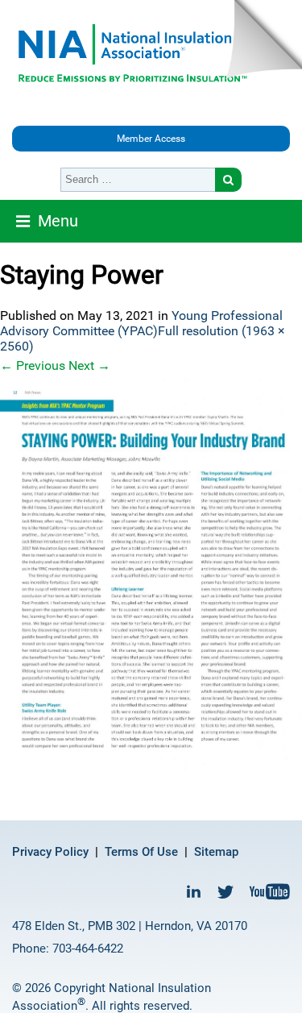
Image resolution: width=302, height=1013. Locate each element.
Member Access (151, 138)
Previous (32, 365)
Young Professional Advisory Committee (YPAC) (141, 323)
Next (89, 365)
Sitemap (216, 852)
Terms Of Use (141, 852)
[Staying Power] (151, 575)
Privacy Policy (50, 852)
